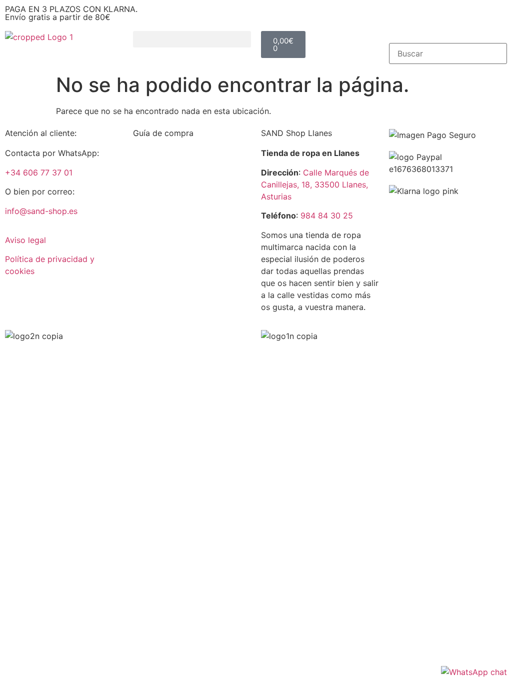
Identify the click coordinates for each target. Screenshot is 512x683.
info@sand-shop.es (41, 211)
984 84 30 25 (326, 215)
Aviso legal (25, 240)
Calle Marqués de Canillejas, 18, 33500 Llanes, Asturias (315, 185)
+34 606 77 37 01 (38, 173)
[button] (192, 39)
